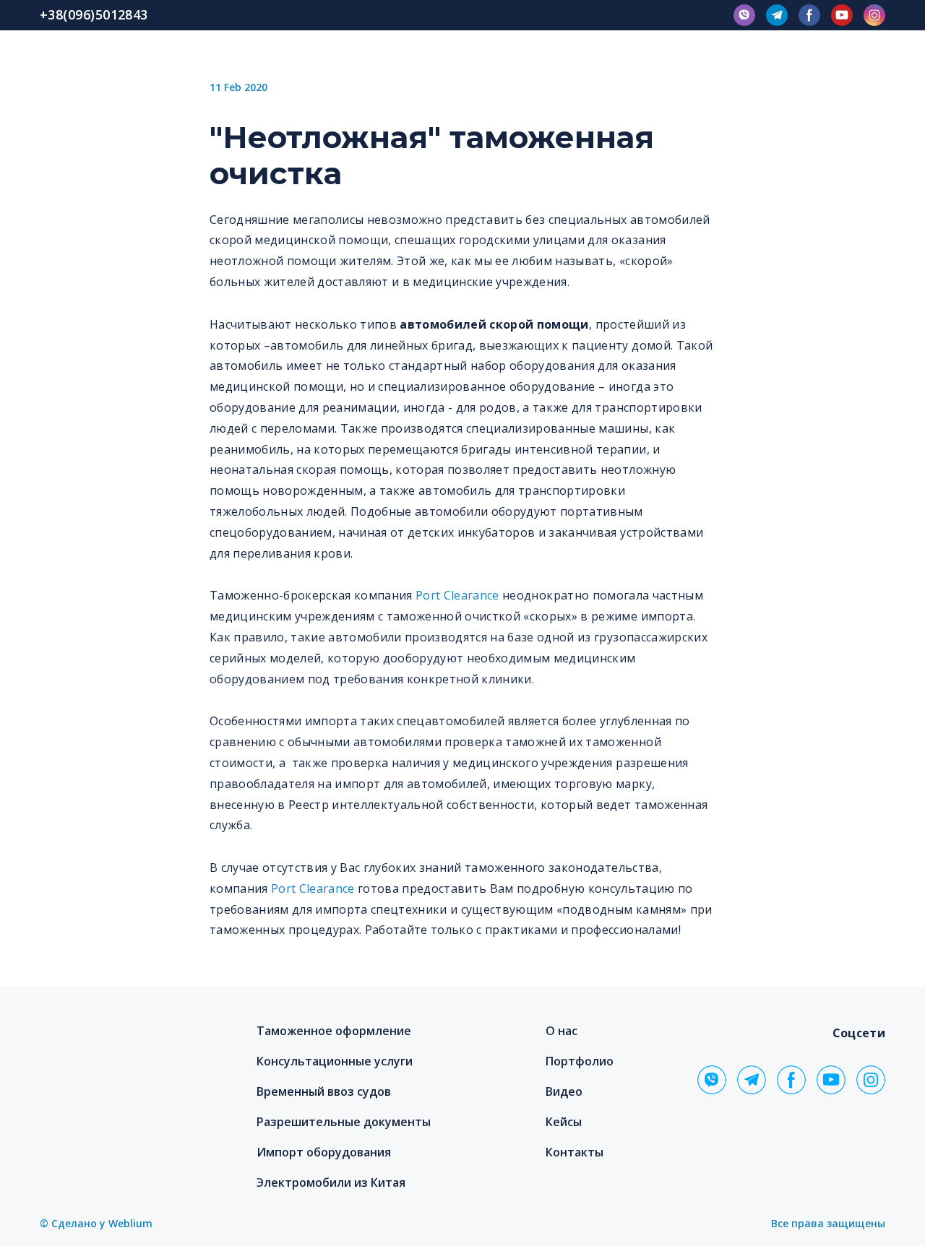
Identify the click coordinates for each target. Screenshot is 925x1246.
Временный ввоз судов (324, 1091)
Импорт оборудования (324, 1152)
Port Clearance (457, 595)
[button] (744, 15)
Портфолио (580, 1061)
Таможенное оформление (334, 1031)
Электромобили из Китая (331, 1182)
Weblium (130, 1223)
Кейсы (564, 1122)
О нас (561, 1031)
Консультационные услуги (335, 1061)
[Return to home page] (124, 1051)
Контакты (574, 1152)
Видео (564, 1091)
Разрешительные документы (344, 1122)
